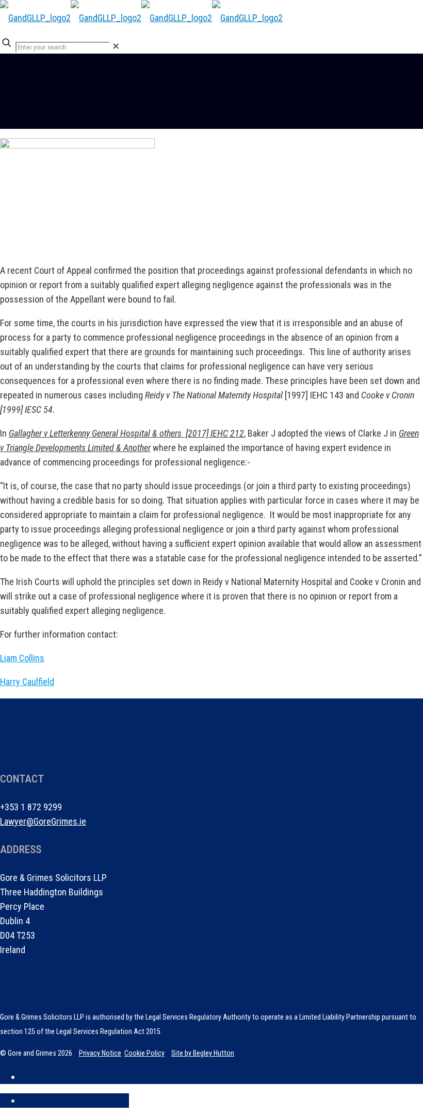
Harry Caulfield (27, 681)
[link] (116, 46)
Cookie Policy (144, 1053)
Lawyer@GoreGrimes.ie (43, 821)
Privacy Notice (100, 1053)
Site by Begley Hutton (202, 1053)
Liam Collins (22, 658)
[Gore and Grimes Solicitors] (141, 17)
